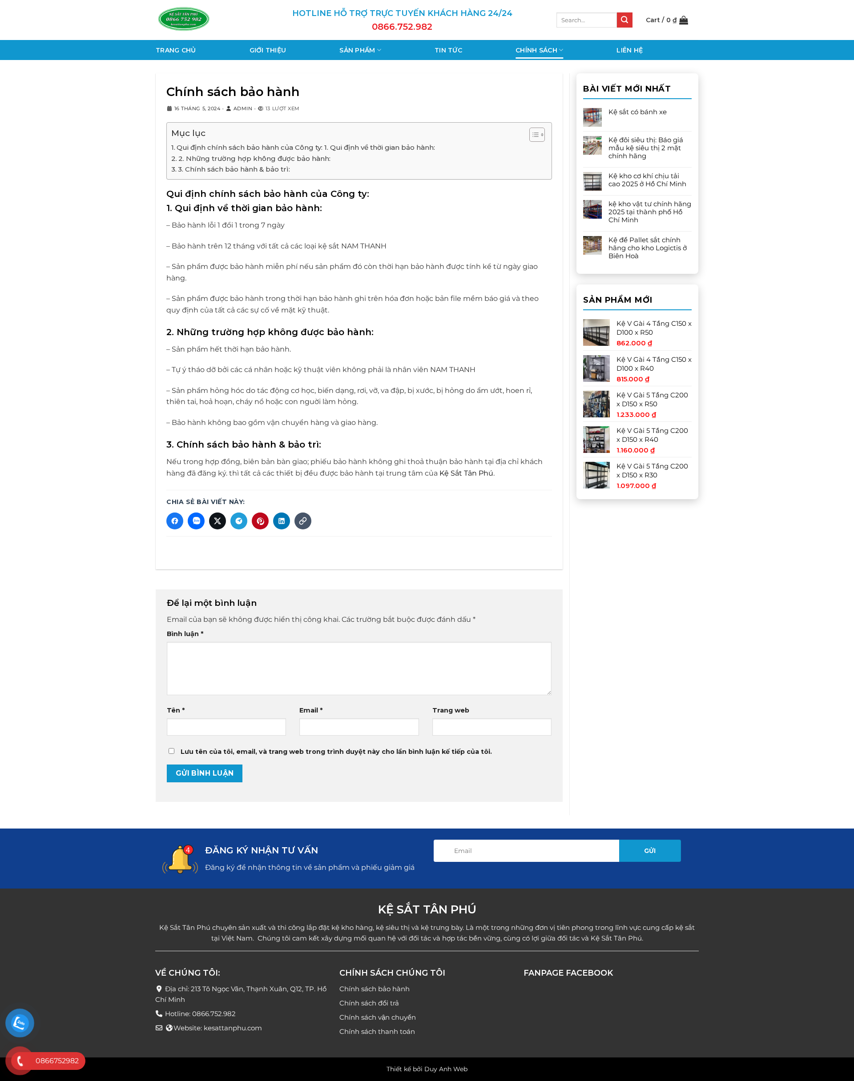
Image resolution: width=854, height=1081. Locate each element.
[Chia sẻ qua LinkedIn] (281, 520)
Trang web (450, 711)
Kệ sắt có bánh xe (637, 112)
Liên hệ (629, 50)
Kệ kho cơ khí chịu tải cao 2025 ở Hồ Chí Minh (647, 180)
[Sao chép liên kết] (302, 520)
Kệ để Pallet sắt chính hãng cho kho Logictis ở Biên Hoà (647, 248)
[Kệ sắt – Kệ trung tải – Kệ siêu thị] (200, 20)
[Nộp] (624, 20)
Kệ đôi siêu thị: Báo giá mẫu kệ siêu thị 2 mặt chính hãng (645, 148)
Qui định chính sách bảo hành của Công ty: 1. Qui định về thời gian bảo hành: (306, 147)
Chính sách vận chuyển (377, 1017)
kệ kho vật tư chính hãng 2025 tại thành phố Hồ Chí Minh (649, 212)
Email (310, 711)
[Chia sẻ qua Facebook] (174, 520)
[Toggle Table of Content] (533, 134)
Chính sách (536, 50)
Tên (176, 711)
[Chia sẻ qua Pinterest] (260, 520)
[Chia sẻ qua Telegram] (238, 520)
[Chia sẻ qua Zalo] (196, 520)
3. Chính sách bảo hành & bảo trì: (234, 169)
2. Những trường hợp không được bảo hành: (254, 158)
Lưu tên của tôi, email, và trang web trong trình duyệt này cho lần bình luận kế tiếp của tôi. (336, 752)
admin (243, 108)
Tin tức (448, 50)
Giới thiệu (268, 50)
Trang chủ (176, 50)
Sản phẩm (357, 50)
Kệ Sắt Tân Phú (466, 473)
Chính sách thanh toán (377, 1032)
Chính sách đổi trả (369, 1003)
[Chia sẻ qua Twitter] (217, 520)
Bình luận (185, 634)
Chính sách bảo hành (374, 989)
